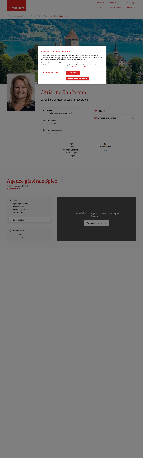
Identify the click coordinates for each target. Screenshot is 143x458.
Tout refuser (73, 72)
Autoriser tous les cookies (77, 78)
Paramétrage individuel (50, 72)
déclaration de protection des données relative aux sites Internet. (79, 67)
